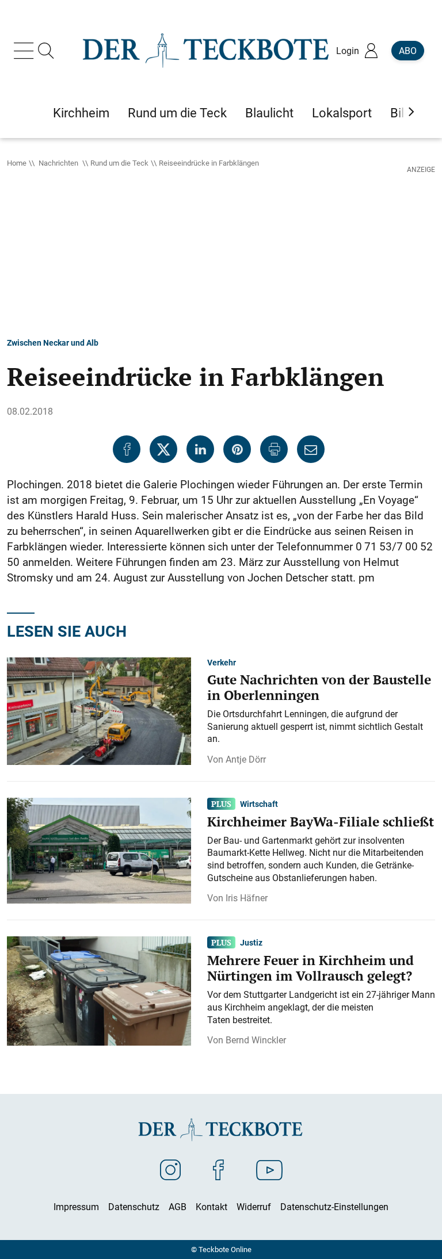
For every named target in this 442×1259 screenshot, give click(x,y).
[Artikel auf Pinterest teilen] (237, 449)
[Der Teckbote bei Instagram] (170, 1169)
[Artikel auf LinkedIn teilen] (200, 449)
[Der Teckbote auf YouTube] (269, 1169)
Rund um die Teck (119, 163)
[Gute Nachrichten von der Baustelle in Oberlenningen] (99, 710)
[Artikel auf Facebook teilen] (126, 449)
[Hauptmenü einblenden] (26, 51)
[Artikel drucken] (274, 449)
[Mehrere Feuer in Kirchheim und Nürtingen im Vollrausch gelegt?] (99, 990)
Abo (408, 50)
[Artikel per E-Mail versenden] (311, 449)
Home (16, 163)
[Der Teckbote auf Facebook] (218, 1169)
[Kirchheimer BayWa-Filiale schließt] (99, 849)
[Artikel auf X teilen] (163, 449)
